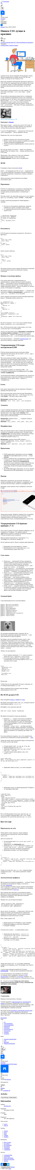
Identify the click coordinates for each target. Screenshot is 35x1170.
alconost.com (7, 1106)
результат (20, 976)
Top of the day (4, 1097)
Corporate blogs (8, 1155)
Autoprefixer (9, 885)
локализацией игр (17, 1002)
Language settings (5, 1167)
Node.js (13, 699)
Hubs (5, 1134)
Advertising (7, 1156)
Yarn (23, 699)
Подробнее (4, 1018)
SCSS (20, 168)
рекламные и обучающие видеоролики (21, 1010)
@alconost (8, 1079)
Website (3, 1064)
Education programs (9, 1159)
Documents (7, 1146)
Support (13, 1167)
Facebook (7, 1064)
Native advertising (8, 1158)
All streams (6, 1)
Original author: (9, 45)
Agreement (7, 1148)
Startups (6, 1161)
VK (12, 1064)
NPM (17, 699)
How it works (7, 1142)
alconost (3, 27)
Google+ (15, 1064)
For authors (7, 1143)
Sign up (6, 1125)
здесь (31, 737)
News (5, 1132)
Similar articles (12, 1097)
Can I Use (16, 889)
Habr (9, 1168)
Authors (6, 1135)
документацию (24, 338)
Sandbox (6, 1137)
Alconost (11, 122)
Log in (5, 1124)
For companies (7, 1145)
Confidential (7, 1149)
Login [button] (2, 10)
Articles (6, 1131)
